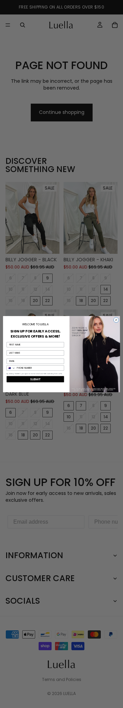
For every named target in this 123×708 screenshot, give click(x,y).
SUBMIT (35, 379)
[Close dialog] (116, 319)
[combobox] (11, 367)
